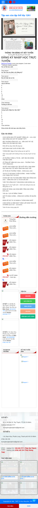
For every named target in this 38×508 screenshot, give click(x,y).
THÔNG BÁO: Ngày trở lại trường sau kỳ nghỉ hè (16, 151)
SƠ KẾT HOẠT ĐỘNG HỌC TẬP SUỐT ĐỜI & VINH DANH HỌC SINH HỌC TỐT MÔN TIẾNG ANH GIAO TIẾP (19, 167)
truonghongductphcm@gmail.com (13, 428)
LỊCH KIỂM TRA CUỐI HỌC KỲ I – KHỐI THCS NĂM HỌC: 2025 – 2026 (13, 234)
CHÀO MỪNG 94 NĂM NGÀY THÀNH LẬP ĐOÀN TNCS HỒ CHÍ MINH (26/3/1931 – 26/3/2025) (19, 204)
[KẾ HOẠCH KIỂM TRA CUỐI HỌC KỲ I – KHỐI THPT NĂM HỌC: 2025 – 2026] (5, 242)
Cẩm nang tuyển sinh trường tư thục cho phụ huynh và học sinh (19, 154)
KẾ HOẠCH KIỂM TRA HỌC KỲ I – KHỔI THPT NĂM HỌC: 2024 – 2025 (12, 269)
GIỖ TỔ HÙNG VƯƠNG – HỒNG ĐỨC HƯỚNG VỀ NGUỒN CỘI (19, 197)
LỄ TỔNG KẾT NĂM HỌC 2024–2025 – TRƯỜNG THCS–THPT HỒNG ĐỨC (19, 163)
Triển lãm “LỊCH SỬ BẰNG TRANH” (12, 193)
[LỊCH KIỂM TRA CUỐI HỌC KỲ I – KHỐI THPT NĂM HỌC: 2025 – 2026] (5, 228)
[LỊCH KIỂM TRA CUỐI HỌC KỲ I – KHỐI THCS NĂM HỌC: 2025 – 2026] (5, 235)
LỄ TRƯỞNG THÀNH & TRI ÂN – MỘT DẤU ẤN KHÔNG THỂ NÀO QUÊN (18, 159)
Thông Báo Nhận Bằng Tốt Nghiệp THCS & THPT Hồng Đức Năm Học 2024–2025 (13, 220)
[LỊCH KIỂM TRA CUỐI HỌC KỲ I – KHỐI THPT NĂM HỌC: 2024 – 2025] (5, 263)
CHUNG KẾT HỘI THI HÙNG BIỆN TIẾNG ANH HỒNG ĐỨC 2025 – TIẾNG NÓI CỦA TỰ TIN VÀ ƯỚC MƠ (19, 178)
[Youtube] (10, 2)
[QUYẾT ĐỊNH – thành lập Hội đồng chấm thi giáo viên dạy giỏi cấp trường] (5, 277)
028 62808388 (10, 337)
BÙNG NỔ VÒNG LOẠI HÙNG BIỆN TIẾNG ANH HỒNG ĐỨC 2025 (18, 190)
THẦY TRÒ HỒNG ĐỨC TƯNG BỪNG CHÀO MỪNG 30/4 (19, 182)
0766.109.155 (6, 342)
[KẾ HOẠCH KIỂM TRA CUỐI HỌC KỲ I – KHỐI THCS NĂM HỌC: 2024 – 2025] (5, 256)
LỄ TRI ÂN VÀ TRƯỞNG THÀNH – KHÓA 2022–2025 (17, 171)
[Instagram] (14, 2)
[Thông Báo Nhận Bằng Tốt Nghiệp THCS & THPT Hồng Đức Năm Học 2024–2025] (5, 221)
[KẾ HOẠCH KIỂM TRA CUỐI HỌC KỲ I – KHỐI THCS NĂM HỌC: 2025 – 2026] (5, 249)
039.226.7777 (6, 314)
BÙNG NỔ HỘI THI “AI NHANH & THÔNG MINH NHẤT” (18, 200)
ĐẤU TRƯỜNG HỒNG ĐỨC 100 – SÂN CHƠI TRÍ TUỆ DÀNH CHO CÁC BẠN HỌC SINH (18, 142)
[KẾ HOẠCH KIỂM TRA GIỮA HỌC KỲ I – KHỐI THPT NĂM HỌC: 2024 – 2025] (5, 285)
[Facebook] (6, 2)
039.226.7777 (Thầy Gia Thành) (25, 448)
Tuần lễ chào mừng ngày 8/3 (11, 207)
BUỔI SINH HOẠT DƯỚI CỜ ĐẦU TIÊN (13, 148)
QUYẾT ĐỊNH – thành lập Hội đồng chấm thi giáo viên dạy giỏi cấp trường (13, 276)
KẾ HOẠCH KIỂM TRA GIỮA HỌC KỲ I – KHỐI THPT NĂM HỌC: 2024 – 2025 (13, 283)
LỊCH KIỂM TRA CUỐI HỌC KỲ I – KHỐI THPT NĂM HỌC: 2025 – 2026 (12, 227)
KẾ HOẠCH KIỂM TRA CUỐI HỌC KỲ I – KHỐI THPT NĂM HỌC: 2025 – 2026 (13, 241)
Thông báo (7, 216)
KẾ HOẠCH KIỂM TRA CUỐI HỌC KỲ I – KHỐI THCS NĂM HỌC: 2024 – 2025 (13, 255)
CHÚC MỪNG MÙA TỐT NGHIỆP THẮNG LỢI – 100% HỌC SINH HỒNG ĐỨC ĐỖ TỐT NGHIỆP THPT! (19, 138)
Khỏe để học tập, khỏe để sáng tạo (12, 146)
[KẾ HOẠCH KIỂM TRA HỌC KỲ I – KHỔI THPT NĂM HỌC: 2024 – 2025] (5, 270)
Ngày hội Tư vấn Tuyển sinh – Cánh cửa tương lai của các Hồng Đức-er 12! (19, 185)
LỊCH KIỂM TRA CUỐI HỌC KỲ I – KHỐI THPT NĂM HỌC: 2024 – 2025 (12, 262)
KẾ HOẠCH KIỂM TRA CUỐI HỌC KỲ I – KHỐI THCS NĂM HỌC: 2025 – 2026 (13, 248)
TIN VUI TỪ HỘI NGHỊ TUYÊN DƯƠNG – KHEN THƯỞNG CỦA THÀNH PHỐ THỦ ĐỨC (19, 174)
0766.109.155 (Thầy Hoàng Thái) (17, 451)
